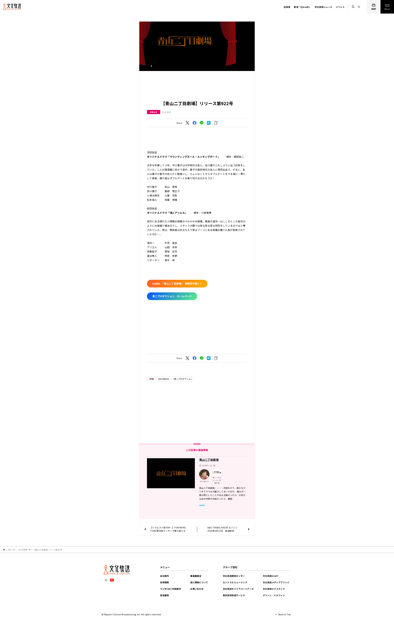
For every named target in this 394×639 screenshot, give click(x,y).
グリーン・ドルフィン (274, 595)
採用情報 (164, 582)
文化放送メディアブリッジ (276, 582)
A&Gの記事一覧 (24, 549)
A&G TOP (12, 549)
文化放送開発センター (234, 575)
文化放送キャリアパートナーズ (238, 588)
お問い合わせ (196, 588)
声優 (152, 378)
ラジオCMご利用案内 (170, 588)
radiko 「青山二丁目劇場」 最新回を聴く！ (177, 283)
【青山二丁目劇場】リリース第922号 (47, 549)
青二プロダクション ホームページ (172, 296)
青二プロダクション (183, 378)
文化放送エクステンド (274, 588)
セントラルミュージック (235, 582)
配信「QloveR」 (302, 6)
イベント (340, 6)
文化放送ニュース (323, 6)
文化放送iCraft (270, 575)
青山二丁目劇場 (209, 460)
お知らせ (153, 112)
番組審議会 (195, 575)
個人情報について (199, 582)
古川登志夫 (164, 378)
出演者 (287, 6)
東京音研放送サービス (234, 595)
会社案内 (164, 575)
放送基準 (164, 595)
